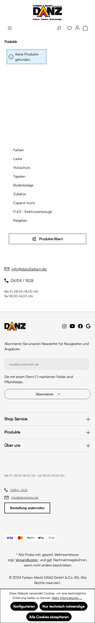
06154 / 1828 (18, 490)
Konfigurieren (24, 606)
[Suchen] (58, 28)
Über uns (12, 445)
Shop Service (15, 418)
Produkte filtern (50, 239)
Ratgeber (20, 220)
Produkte (12, 431)
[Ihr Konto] (77, 27)
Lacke (17, 159)
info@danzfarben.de (24, 497)
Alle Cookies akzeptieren (49, 617)
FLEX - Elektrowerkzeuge (32, 211)
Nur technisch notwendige (63, 606)
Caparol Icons (24, 203)
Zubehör (19, 194)
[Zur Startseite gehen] (47, 12)
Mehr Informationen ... (67, 598)
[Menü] (9, 28)
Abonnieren (44, 394)
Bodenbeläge (23, 185)
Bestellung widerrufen (27, 508)
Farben (18, 150)
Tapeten (19, 176)
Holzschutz (21, 167)
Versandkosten (26, 560)
